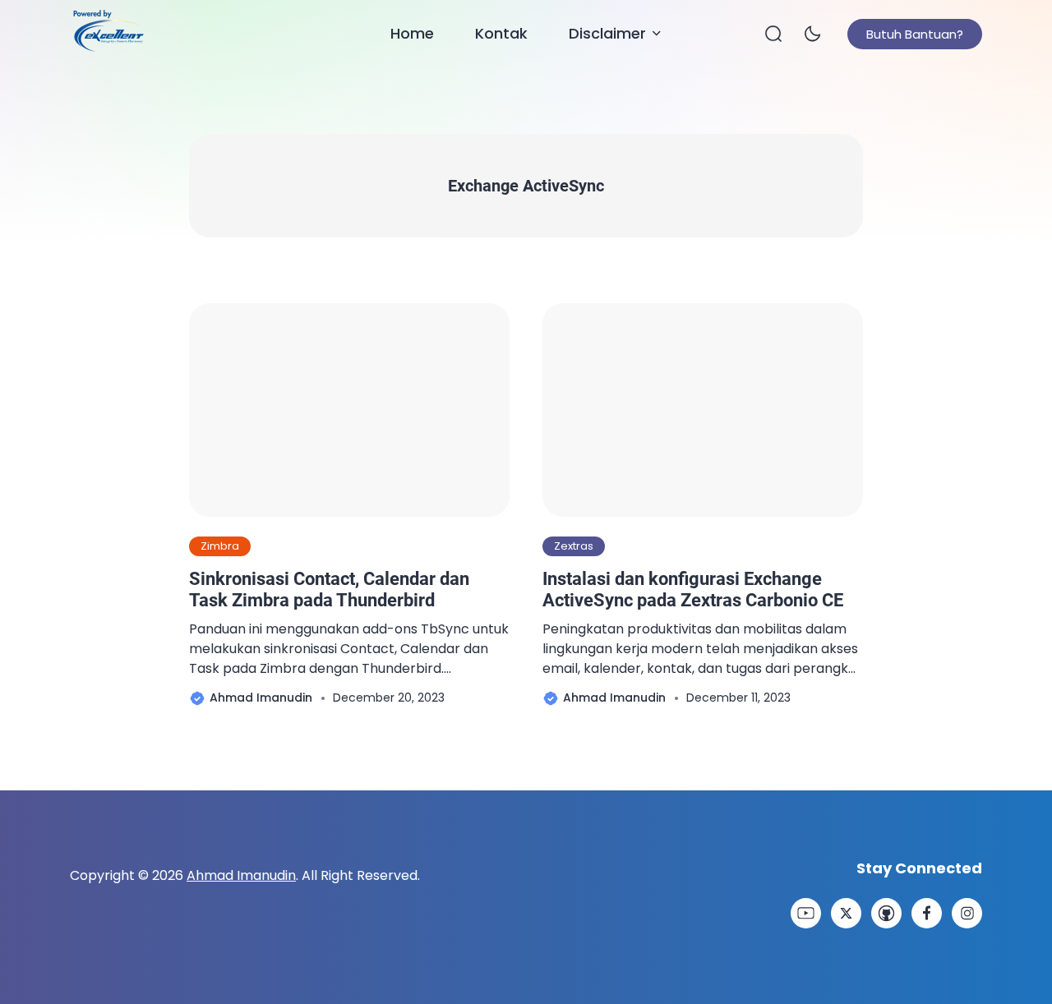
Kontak (501, 33)
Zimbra (220, 546)
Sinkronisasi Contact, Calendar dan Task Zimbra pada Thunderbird (329, 589)
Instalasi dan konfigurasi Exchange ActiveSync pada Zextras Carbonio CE (692, 589)
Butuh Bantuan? (914, 34)
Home (412, 33)
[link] (806, 913)
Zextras (573, 546)
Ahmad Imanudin (241, 875)
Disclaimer (607, 33)
